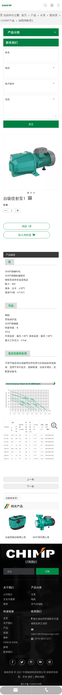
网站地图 (39, 676)
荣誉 (5, 603)
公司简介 (8, 594)
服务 (5, 637)
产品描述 (10, 254)
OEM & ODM (10, 642)
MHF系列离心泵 (41, 537)
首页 (5, 618)
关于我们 (8, 623)
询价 (24, 226)
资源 (5, 632)
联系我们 (8, 651)
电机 (33, 599)
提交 (31, 124)
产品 (5, 627)
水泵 (33, 594)
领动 (30, 676)
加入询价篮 (24, 235)
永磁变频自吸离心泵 (15, 537)
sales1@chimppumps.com (45, 633)
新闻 (5, 647)
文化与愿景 (9, 599)
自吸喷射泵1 (11, 498)
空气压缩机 (37, 603)
